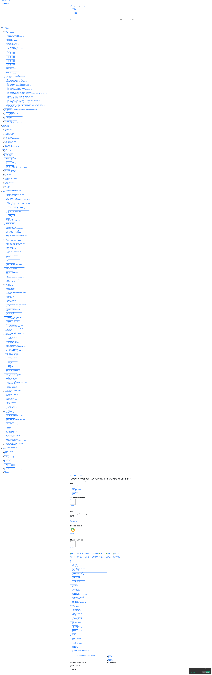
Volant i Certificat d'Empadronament (79, 594)
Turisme (72, 621)
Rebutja (204, 672)
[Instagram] (86, 6)
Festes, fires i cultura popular (78, 615)
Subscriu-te (72, 533)
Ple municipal (75, 566)
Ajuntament (72, 562)
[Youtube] (81, 6)
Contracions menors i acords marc (79, 574)
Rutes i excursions (76, 626)
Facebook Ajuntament (87, 557)
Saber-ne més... (192, 672)
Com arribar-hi (75, 625)
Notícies (73, 494)
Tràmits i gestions (75, 593)
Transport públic (75, 619)
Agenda (73, 488)
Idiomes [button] (73, 8)
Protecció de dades (76, 581)
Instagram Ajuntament (79, 557)
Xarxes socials (75, 645)
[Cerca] (133, 19)
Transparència (75, 578)
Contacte (72, 5)
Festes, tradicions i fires (77, 630)
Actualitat (75, 475)
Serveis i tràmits (73, 584)
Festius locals (75, 614)
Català (75, 9)
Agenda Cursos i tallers (77, 643)
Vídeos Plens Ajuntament (73, 557)
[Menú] (1, 26)
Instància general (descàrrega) (78, 596)
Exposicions (74, 642)
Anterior (72, 521)
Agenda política (75, 492)
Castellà (75, 11)
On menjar (74, 633)
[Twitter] (72, 6)
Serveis (73, 588)
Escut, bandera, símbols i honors (79, 582)
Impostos (74, 600)
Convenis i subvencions (77, 573)
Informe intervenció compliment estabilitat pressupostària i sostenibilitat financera (89, 572)
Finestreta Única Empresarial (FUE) (79, 602)
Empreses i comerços (76, 610)
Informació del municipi (77, 613)
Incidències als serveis (76, 590)
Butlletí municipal (75, 647)
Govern (73, 565)
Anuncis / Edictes (75, 569)
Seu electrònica (75, 585)
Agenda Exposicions (76, 490)
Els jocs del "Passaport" (77, 627)
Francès (75, 15)
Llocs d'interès (75, 631)
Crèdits (109, 655)
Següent (75, 521)
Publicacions (74, 496)
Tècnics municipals (76, 576)
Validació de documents (77, 592)
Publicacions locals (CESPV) (77, 617)
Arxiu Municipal (75, 604)
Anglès (75, 12)
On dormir (74, 634)
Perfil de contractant (76, 577)
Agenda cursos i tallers (76, 489)
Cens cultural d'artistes (77, 611)
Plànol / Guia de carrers (77, 618)
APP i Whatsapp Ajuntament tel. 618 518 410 (95, 555)
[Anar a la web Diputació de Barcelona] (124, 669)
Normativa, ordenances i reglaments (79, 568)
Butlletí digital (75, 646)
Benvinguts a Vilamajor (77, 622)
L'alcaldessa (74, 564)
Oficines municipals (76, 586)
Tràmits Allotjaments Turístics (78, 597)
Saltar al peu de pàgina (6, 3)
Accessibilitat (111, 660)
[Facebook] (76, 6)
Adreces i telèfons (75, 606)
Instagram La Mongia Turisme (116, 557)
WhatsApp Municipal (76, 638)
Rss (72, 651)
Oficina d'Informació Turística (78, 623)
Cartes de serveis (75, 589)
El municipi (72, 605)
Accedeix (72, 505)
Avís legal (110, 659)
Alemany (75, 13)
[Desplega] (78, 475)
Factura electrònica (76, 601)
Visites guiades (75, 629)
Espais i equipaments (76, 607)
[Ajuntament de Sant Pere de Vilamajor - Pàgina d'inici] (80, 21)
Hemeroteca (74, 653)
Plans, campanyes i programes (78, 580)
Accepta (207, 672)
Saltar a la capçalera (6, 0)
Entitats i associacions (76, 609)
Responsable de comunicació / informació (80, 650)
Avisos (81, 475)
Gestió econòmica (76, 570)
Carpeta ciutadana (76, 598)
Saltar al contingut (5, 2)
